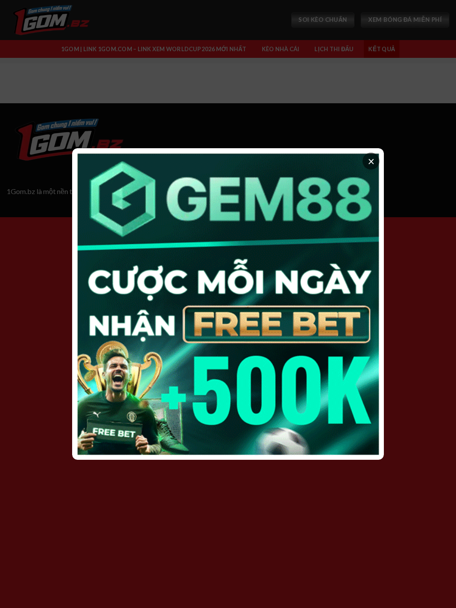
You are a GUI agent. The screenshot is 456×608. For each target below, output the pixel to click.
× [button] (371, 161)
